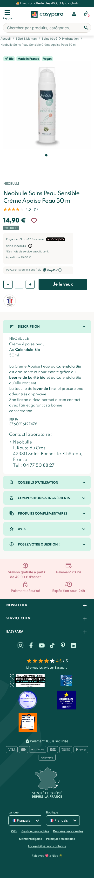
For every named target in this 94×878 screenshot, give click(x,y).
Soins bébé (49, 38)
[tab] (47, 605)
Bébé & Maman (26, 38)
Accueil (5, 38)
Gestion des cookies (35, 831)
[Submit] (86, 28)
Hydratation (70, 38)
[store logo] (47, 19)
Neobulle (11, 183)
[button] (46, 162)
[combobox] (47, 28)
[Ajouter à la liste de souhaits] (34, 220)
